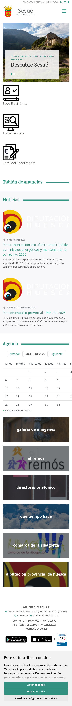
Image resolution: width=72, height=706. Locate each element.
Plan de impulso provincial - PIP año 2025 (34, 312)
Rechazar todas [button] (36, 691)
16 (46, 388)
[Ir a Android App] (17, 639)
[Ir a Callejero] (68, 2)
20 (6, 396)
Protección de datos (25, 624)
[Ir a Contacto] (65, 2)
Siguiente (57, 354)
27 (6, 404)
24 (58, 396)
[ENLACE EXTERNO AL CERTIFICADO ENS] (62, 639)
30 (46, 404)
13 (6, 388)
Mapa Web (33, 620)
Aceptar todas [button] (36, 684)
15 (30, 388)
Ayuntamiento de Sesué (17, 410)
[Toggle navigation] (64, 12)
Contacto (18, 620)
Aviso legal (49, 620)
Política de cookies (36, 628)
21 (17, 396)
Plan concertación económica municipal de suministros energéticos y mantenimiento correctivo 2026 (35, 249)
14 (17, 388)
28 (17, 404)
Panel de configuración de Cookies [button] (36, 698)
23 (46, 396)
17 (58, 388)
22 (30, 396)
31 (58, 404)
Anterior (15, 354)
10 (58, 380)
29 (30, 404)
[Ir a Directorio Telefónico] (61, 2)
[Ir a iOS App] (43, 639)
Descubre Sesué (29, 65)
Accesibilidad (48, 624)
